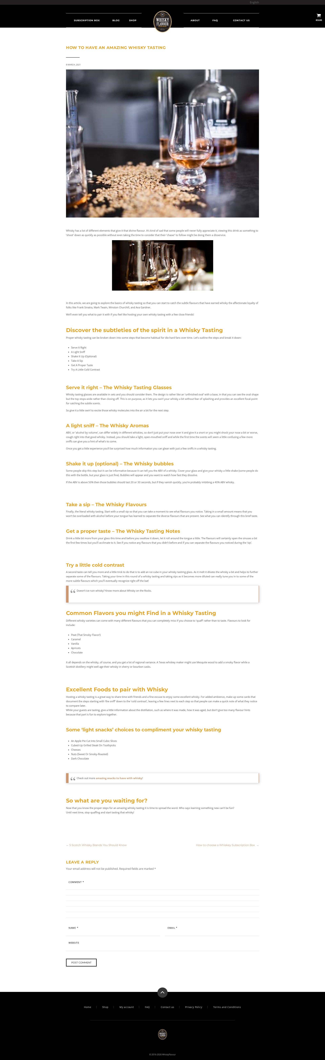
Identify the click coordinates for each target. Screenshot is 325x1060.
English (254, 2)
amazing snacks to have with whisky (119, 778)
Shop (133, 20)
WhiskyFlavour (169, 1054)
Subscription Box (87, 20)
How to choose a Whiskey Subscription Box (227, 845)
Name (73, 927)
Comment (76, 882)
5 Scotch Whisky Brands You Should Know (96, 845)
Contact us (241, 20)
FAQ (215, 20)
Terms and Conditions (227, 1007)
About (195, 20)
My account (127, 1007)
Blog (116, 20)
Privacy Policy (193, 1007)
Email (172, 927)
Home (87, 1007)
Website (74, 942)
